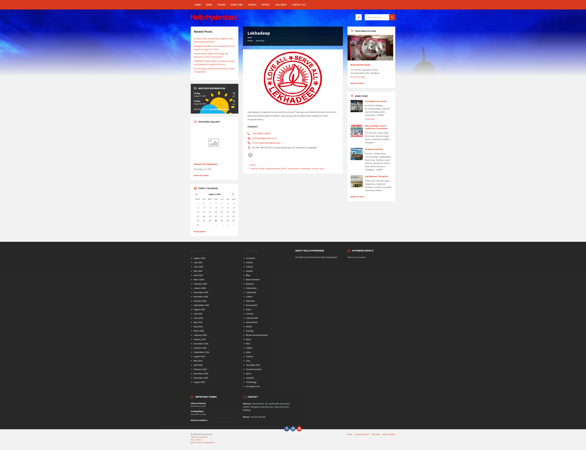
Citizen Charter (198, 403)
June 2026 (198, 266)
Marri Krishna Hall (361, 64)
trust (322, 168)
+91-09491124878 (261, 133)
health (262, 168)
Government (251, 322)
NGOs (253, 164)
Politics (249, 348)
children (254, 168)
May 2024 (198, 360)
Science (249, 356)
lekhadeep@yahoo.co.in (264, 138)
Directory (260, 40)
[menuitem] (197, 5)
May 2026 (198, 271)
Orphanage (305, 168)
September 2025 (201, 305)
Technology (251, 382)
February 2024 (200, 369)
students (250, 377)
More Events (200, 231)
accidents (250, 258)
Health (249, 326)
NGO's (284, 168)
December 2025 (201, 292)
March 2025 (199, 330)
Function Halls (359, 77)
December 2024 (201, 343)
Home (250, 40)
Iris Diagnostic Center (376, 101)
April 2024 (198, 365)
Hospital (370, 119)
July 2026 (198, 262)
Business (250, 283)
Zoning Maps (197, 411)
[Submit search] (392, 17)
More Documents (199, 420)
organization (293, 168)
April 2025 (198, 326)
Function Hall (251, 318)
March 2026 (199, 279)
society (315, 168)
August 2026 (199, 258)
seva (248, 360)
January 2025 (200, 339)
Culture (249, 296)
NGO (248, 343)
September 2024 (201, 352)
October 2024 (200, 348)
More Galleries (201, 175)
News (248, 339)
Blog (248, 275)
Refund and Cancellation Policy (203, 442)
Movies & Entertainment (257, 335)
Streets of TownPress (206, 164)
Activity (249, 262)
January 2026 (200, 288)
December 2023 (201, 373)
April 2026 (198, 275)
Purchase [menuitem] (376, 434)
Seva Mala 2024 (253, 365)
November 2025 (201, 296)
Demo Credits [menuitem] (389, 434)
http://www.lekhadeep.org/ (266, 142)
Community (251, 292)
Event (248, 309)
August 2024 (199, 356)
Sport (248, 373)
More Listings (357, 83)
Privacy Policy (196, 440)
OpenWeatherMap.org (219, 109)
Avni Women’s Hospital (376, 176)
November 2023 (201, 377)
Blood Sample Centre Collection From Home (376, 127)
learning (249, 330)
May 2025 (198, 322)
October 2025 (200, 300)
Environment (251, 305)
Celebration (251, 288)
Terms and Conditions (199, 437)
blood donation (253, 279)
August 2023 (199, 382)
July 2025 (198, 313)
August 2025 (199, 309)
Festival (249, 313)
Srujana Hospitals (374, 149)
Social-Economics (254, 369)
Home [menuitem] (350, 434)
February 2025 (200, 335)
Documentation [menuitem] (362, 434)
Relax (248, 352)
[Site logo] (214, 20)
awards (249, 271)
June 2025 (198, 318)
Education (250, 300)
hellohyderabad (273, 168)
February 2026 (200, 283)
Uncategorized (253, 386)
